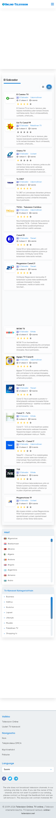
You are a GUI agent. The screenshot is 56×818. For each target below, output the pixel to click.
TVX (18, 469)
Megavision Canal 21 (25, 263)
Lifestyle (10, 618)
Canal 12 (20, 385)
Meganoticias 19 (24, 498)
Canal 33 (20, 235)
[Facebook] (4, 779)
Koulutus (10, 607)
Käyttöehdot (8, 750)
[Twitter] (10, 779)
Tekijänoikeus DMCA (11, 743)
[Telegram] (16, 779)
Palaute (6, 755)
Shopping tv (11, 633)
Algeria (11, 554)
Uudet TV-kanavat (11, 727)
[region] (28, 560)
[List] (49, 87)
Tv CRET (20, 179)
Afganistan (13, 538)
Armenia (11, 575)
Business (10, 597)
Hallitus (9, 602)
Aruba (10, 580)
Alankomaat (13, 544)
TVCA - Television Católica (28, 207)
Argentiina (12, 570)
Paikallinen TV (12, 628)
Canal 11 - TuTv (23, 413)
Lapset (9, 613)
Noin (4, 738)
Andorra (11, 560)
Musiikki (9, 623)
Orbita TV (21, 151)
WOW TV (20, 329)
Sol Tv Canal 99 (23, 123)
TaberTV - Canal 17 (25, 441)
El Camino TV (22, 94)
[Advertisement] (28, 39)
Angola (11, 565)
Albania (11, 549)
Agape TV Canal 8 (24, 357)
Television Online (10, 722)
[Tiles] (43, 87)
